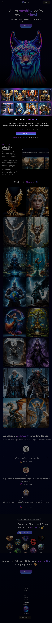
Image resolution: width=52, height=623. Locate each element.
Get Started (26, 133)
